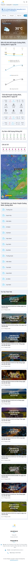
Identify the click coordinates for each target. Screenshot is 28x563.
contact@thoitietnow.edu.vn (17, 550)
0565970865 (18, 552)
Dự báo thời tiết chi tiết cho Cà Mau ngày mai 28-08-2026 (13, 307)
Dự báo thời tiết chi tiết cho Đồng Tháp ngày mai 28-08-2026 (13, 419)
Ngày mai (19, 15)
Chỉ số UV (5, 145)
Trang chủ (3, 4)
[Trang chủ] (2, 2)
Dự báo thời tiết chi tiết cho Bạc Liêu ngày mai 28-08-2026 (13, 325)
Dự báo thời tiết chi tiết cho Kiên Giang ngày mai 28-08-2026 (13, 382)
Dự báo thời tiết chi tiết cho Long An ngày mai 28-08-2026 (13, 513)
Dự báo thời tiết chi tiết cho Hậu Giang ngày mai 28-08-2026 (13, 363)
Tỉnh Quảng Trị (13, 10)
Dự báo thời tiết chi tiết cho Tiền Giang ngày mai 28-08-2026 (13, 495)
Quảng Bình (9, 4)
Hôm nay (4, 15)
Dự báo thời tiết (14, 537)
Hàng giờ (12, 15)
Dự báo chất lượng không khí (12, 131)
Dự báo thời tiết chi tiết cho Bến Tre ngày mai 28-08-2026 (13, 476)
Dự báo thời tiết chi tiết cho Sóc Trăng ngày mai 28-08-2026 (13, 344)
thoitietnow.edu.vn (14, 560)
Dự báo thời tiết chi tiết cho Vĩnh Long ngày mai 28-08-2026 (13, 438)
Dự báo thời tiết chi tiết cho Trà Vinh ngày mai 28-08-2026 (13, 457)
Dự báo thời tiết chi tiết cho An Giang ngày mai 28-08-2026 (12, 401)
